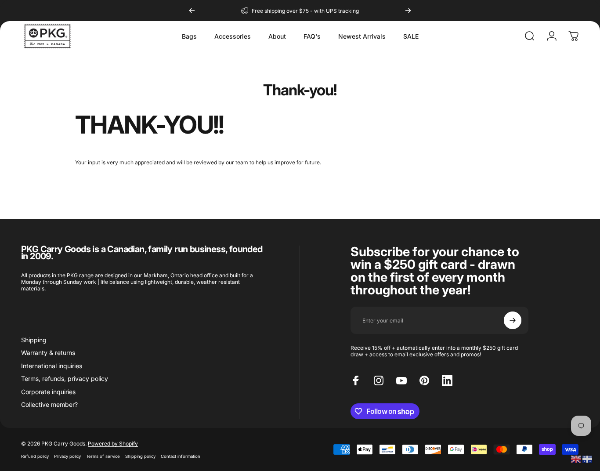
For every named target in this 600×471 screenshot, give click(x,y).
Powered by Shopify (113, 443)
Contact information (180, 456)
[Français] (587, 458)
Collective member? (49, 404)
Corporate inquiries (48, 391)
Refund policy (35, 456)
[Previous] (192, 10)
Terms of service (103, 456)
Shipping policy (140, 456)
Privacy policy (67, 456)
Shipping (34, 340)
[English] (576, 458)
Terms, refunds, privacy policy (64, 378)
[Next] (408, 10)
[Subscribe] (512, 320)
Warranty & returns (48, 352)
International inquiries (51, 366)
